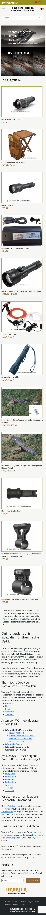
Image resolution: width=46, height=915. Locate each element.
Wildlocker (9, 785)
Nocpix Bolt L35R (16, 741)
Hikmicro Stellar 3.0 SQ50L (20, 738)
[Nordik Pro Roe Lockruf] (21, 493)
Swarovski (9, 712)
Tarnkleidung (7, 811)
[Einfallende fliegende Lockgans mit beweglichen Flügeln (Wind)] (21, 447)
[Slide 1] (10, 43)
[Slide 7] (36, 43)
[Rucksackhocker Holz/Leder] (21, 144)
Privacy (22, 905)
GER (39, 2)
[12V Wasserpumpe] (21, 316)
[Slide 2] (14, 43)
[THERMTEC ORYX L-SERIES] (23, 48)
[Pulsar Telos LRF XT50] (21, 101)
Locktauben (10, 782)
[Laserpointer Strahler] (21, 359)
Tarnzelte (9, 790)
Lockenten (10, 779)
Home (7, 902)
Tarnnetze (10, 788)
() (42, 9)
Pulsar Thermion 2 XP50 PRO (22, 735)
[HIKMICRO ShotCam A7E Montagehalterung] (21, 581)
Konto (15, 905)
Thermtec (9, 714)
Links (37, 902)
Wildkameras (14, 806)
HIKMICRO (10, 703)
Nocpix (8, 706)
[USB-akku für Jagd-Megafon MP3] (21, 230)
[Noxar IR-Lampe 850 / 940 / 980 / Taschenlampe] (21, 273)
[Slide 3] (19, 43)
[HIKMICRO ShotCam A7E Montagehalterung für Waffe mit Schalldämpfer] (21, 536)
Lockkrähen (10, 776)
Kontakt (8, 905)
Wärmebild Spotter (14, 744)
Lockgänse (10, 773)
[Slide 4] (23, 43)
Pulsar (8, 709)
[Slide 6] (31, 43)
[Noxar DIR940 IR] (21, 187)
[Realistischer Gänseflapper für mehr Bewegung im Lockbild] (21, 402)
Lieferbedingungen (26, 902)
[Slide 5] (27, 43)
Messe (14, 902)
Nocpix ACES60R (16, 733)
